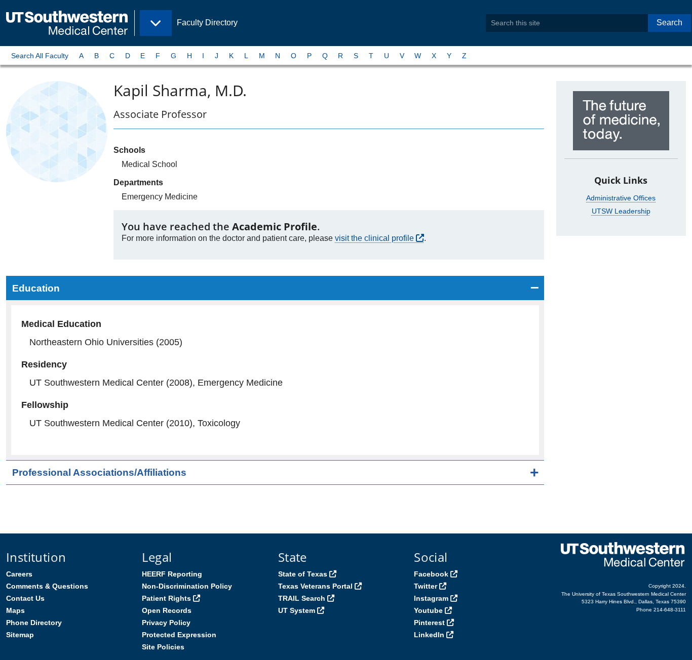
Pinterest (429, 622)
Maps (15, 610)
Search (669, 22)
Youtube (428, 610)
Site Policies (163, 647)
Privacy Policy (166, 622)
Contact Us (25, 598)
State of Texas (302, 574)
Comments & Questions (47, 586)
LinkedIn (429, 635)
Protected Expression (179, 635)
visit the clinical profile (374, 238)
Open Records (166, 610)
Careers (19, 574)
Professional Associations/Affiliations (99, 472)
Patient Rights (166, 598)
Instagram (431, 598)
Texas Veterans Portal (315, 586)
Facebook (431, 574)
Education (36, 288)
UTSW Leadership (621, 211)
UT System (296, 610)
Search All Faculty (39, 56)
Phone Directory (34, 622)
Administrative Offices (621, 198)
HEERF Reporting (172, 574)
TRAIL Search (301, 598)
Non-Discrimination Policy (187, 586)
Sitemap (20, 635)
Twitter (425, 586)
